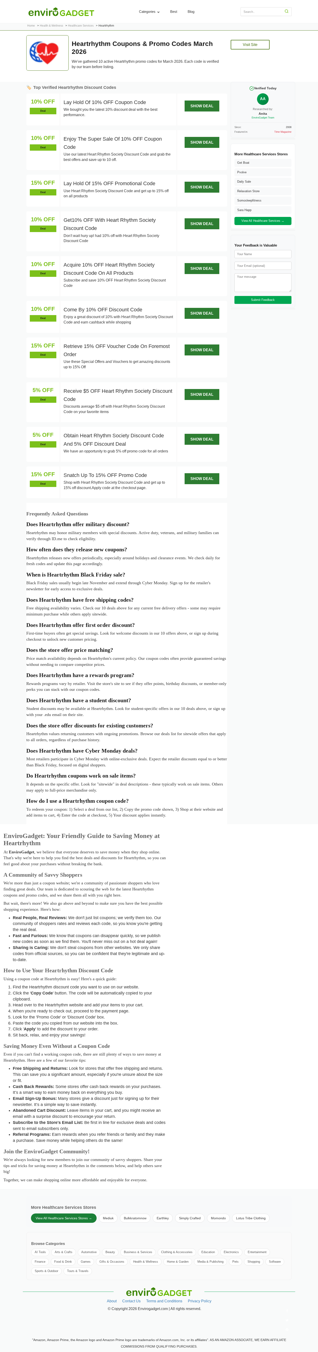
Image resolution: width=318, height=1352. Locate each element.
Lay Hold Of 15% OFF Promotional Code (109, 183)
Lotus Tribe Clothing (251, 1218)
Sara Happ (244, 210)
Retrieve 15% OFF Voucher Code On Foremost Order (117, 350)
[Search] (287, 11)
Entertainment (257, 1252)
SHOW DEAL (201, 106)
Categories (147, 12)
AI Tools (40, 1252)
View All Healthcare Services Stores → (64, 1218)
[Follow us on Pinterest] (287, 1329)
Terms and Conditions (164, 1301)
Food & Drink (63, 1261)
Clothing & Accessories (177, 1252)
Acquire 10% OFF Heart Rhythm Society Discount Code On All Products (109, 269)
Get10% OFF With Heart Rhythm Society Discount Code (110, 224)
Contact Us (131, 1301)
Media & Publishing (210, 1261)
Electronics (231, 1252)
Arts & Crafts (63, 1252)
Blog (191, 12)
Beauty (110, 1252)
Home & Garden (178, 1261)
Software (275, 1261)
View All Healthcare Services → (262, 220)
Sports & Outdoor (46, 1271)
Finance (40, 1261)
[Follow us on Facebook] (287, 1311)
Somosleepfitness (249, 200)
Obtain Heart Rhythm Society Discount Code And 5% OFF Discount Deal (114, 440)
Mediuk (108, 1218)
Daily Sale (244, 181)
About (112, 1301)
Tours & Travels (77, 1271)
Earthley (163, 1218)
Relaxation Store (248, 191)
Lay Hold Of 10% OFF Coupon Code (105, 102)
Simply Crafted (190, 1218)
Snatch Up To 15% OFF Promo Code (105, 475)
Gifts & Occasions (111, 1261)
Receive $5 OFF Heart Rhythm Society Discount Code (118, 395)
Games (86, 1261)
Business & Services (138, 1252)
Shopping (253, 1261)
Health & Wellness (145, 1261)
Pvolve (242, 172)
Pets (235, 1261)
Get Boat (243, 162)
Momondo (218, 1218)
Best (173, 12)
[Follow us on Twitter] (287, 1320)
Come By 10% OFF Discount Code (103, 310)
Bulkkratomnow (135, 1218)
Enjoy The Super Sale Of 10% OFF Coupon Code (113, 143)
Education (208, 1252)
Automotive (89, 1252)
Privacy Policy (199, 1301)
